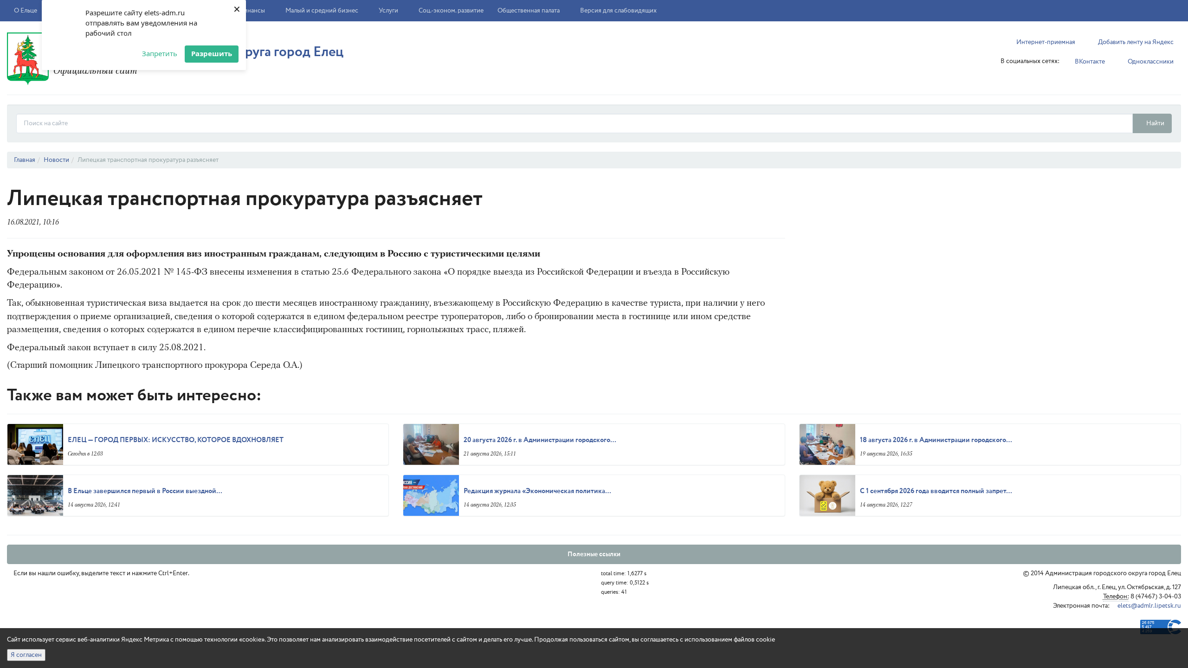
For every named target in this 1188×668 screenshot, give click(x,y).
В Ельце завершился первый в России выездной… (145, 491)
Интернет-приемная (1045, 42)
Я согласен (26, 655)
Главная (24, 160)
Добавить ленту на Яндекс (1135, 42)
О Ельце (26, 10)
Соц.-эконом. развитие (451, 10)
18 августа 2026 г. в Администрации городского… (936, 440)
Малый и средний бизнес (322, 10)
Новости (56, 160)
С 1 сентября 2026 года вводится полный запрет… (936, 491)
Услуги (389, 10)
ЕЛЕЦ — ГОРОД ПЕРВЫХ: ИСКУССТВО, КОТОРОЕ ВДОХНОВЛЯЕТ (176, 440)
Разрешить (211, 53)
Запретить (159, 53)
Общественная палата (528, 10)
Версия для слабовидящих (618, 10)
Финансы (252, 10)
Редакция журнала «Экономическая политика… (537, 491)
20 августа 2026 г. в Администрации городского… (540, 440)
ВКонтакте (1089, 61)
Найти (1154, 123)
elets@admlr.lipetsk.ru (1148, 605)
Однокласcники (1150, 61)
